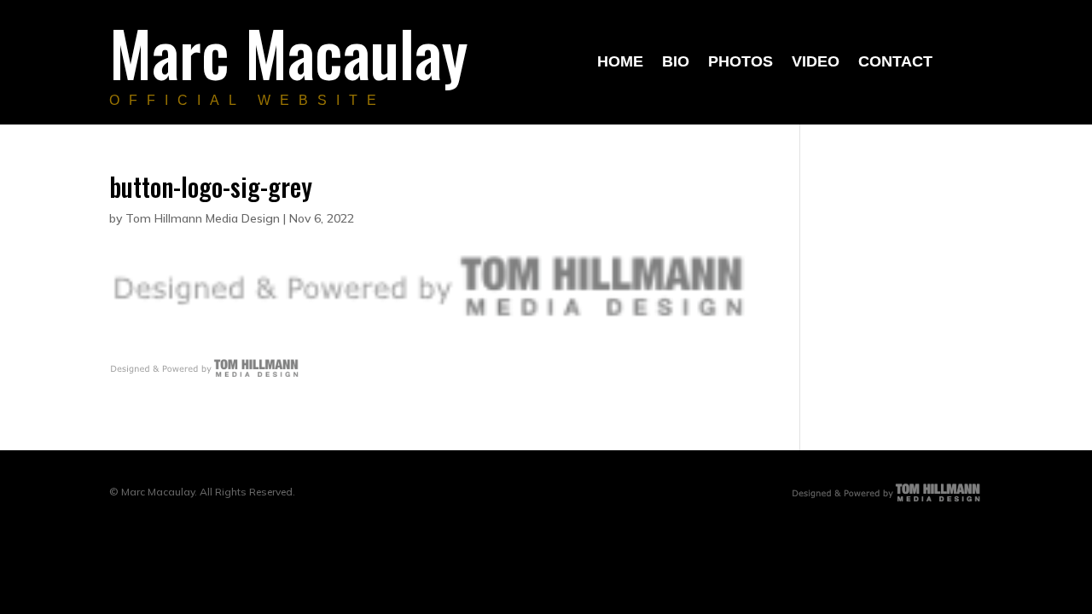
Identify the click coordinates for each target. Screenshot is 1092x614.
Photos (740, 62)
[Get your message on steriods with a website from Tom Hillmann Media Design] (887, 499)
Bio (675, 62)
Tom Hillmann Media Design (202, 218)
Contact (895, 62)
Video (815, 62)
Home (620, 62)
